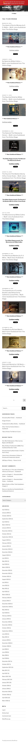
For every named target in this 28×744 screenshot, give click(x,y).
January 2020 (5, 619)
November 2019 (6, 625)
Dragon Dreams (6, 420)
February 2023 (6, 543)
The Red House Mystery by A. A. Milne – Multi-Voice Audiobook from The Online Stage (13, 258)
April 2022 (5, 564)
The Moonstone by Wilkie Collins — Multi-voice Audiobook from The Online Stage (13, 217)
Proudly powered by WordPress (9, 740)
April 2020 (5, 612)
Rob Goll (7, 8)
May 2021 (4, 588)
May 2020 (5, 609)
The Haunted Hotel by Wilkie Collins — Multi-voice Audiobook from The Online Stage (13, 99)
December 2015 (6, 691)
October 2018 (5, 646)
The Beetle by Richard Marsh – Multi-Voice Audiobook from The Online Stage (13, 332)
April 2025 (5, 509)
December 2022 (6, 549)
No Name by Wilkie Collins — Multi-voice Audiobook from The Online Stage (13, 63)
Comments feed (6, 716)
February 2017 (6, 679)
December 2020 (6, 603)
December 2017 (6, 661)
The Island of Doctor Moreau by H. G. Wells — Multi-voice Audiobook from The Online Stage (14, 27)
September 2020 (6, 606)
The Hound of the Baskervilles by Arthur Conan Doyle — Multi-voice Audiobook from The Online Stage (14, 176)
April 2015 (5, 697)
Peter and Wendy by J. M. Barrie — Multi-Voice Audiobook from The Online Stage (13, 366)
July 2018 (4, 649)
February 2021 (6, 597)
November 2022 (6, 552)
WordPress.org (6, 719)
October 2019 (5, 628)
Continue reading (14, 50)
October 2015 (5, 694)
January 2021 (5, 600)
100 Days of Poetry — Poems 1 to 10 (11, 460)
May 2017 (4, 670)
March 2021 (5, 594)
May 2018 (4, 655)
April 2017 (5, 673)
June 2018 (5, 652)
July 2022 (4, 558)
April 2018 (5, 658)
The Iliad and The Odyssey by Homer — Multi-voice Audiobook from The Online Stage (13, 135)
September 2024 (6, 519)
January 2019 (5, 640)
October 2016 (5, 685)
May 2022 (4, 561)
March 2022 (5, 567)
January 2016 (5, 688)
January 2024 (5, 528)
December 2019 (6, 622)
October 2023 (6, 534)
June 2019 (5, 634)
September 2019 (6, 631)
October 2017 (5, 664)
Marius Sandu (5, 484)
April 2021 (5, 591)
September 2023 (6, 537)
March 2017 (5, 676)
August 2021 (5, 579)
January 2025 (5, 512)
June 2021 (5, 585)
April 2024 (5, 522)
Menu (14, 13)
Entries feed (5, 713)
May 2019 (4, 637)
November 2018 (6, 643)
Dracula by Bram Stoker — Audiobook (12, 417)
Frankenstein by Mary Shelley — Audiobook (13, 423)
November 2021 (6, 573)
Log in (3, 710)
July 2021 (4, 582)
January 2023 (5, 546)
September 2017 (6, 667)
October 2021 (5, 576)
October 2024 (6, 515)
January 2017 (5, 682)
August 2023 (5, 540)
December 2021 (6, 570)
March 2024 (5, 525)
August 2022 (5, 555)
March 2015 (5, 700)
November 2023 (6, 531)
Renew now (7, 3)
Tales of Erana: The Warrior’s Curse (11, 431)
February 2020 (6, 615)
